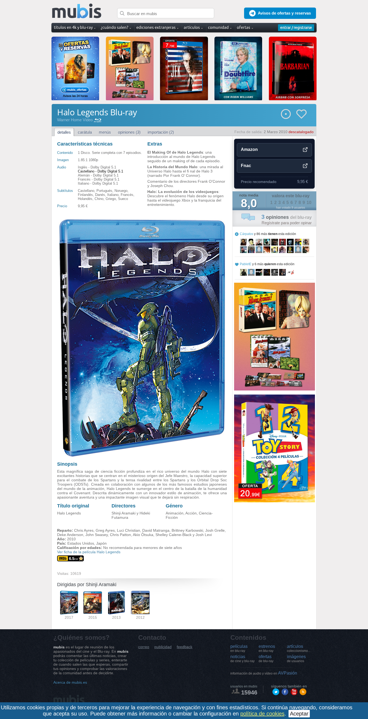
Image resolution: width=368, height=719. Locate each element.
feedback (184, 647)
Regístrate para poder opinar (287, 222)
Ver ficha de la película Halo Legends (88, 552)
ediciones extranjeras (156, 27)
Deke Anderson (70, 535)
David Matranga (155, 530)
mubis (77, 11)
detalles (64, 132)
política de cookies (262, 714)
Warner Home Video (75, 119)
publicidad (163, 647)
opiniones (286, 217)
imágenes (296, 658)
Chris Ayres (83, 530)
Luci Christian (128, 530)
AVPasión (263, 673)
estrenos (267, 648)
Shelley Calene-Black (173, 535)
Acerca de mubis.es (70, 682)
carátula (85, 132)
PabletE (245, 264)
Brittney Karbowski (187, 530)
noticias (242, 658)
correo (143, 647)
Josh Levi (204, 535)
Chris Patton (120, 535)
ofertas (266, 658)
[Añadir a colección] (285, 114)
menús (105, 132)
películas (239, 648)
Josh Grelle (215, 530)
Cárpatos (246, 234)
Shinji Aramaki (124, 513)
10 (309, 202)
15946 (249, 692)
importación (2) (161, 132)
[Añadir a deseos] (301, 114)
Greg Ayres (105, 530)
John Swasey (96, 535)
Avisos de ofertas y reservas (284, 13)
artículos (298, 648)
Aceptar (299, 714)
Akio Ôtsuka (143, 535)
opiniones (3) (129, 132)
